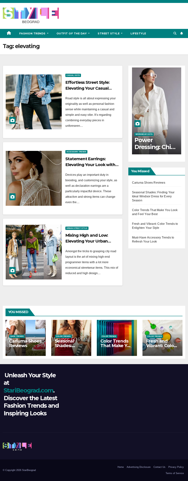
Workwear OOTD (144, 134)
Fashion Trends (32, 33)
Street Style (109, 33)
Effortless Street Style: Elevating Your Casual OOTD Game (87, 88)
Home (121, 467)
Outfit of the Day (72, 33)
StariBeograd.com (28, 390)
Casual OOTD (73, 75)
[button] (174, 33)
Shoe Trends (17, 336)
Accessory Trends (76, 152)
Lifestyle (138, 33)
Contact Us (159, 467)
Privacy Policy (176, 467)
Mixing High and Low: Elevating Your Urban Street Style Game (86, 241)
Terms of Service (175, 473)
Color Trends (63, 336)
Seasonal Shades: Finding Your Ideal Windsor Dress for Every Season (153, 196)
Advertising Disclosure (139, 467)
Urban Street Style (76, 228)
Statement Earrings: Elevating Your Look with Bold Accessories (90, 164)
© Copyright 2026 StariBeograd (19, 470)
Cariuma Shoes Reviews (148, 182)
